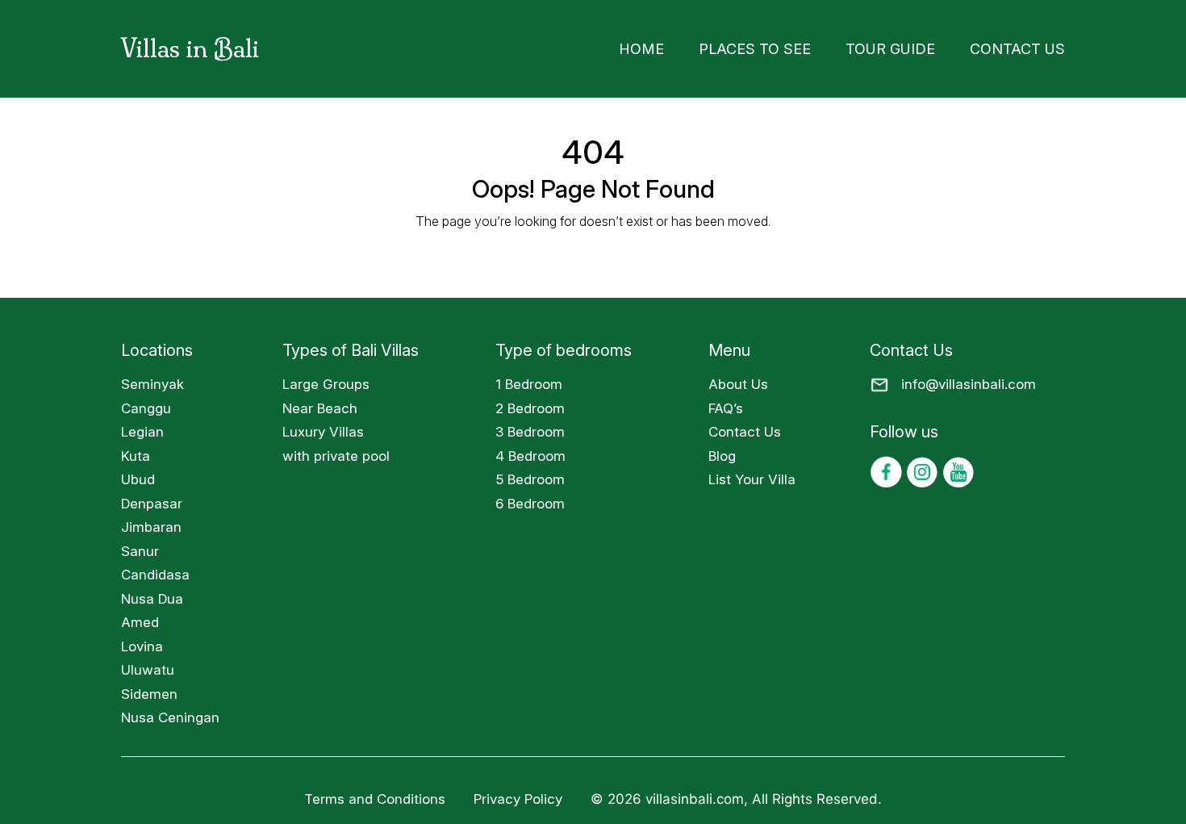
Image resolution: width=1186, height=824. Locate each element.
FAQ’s (725, 403)
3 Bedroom (530, 427)
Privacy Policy (520, 794)
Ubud (138, 474)
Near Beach (319, 403)
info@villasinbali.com (968, 379)
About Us (738, 379)
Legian (142, 427)
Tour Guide (921, 46)
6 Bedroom (530, 499)
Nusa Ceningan (170, 713)
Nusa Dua (152, 594)
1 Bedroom (528, 379)
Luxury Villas (323, 427)
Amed (140, 617)
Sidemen (149, 689)
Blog (722, 451)
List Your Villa (752, 474)
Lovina (142, 642)
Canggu (146, 403)
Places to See (810, 46)
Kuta (135, 451)
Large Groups (326, 379)
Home (716, 46)
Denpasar (151, 499)
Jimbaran (151, 522)
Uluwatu (147, 665)
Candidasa (155, 570)
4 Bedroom (530, 451)
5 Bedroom (530, 474)
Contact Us (1028, 46)
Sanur (140, 546)
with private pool (336, 451)
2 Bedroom (530, 403)
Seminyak (152, 379)
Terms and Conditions (374, 794)
